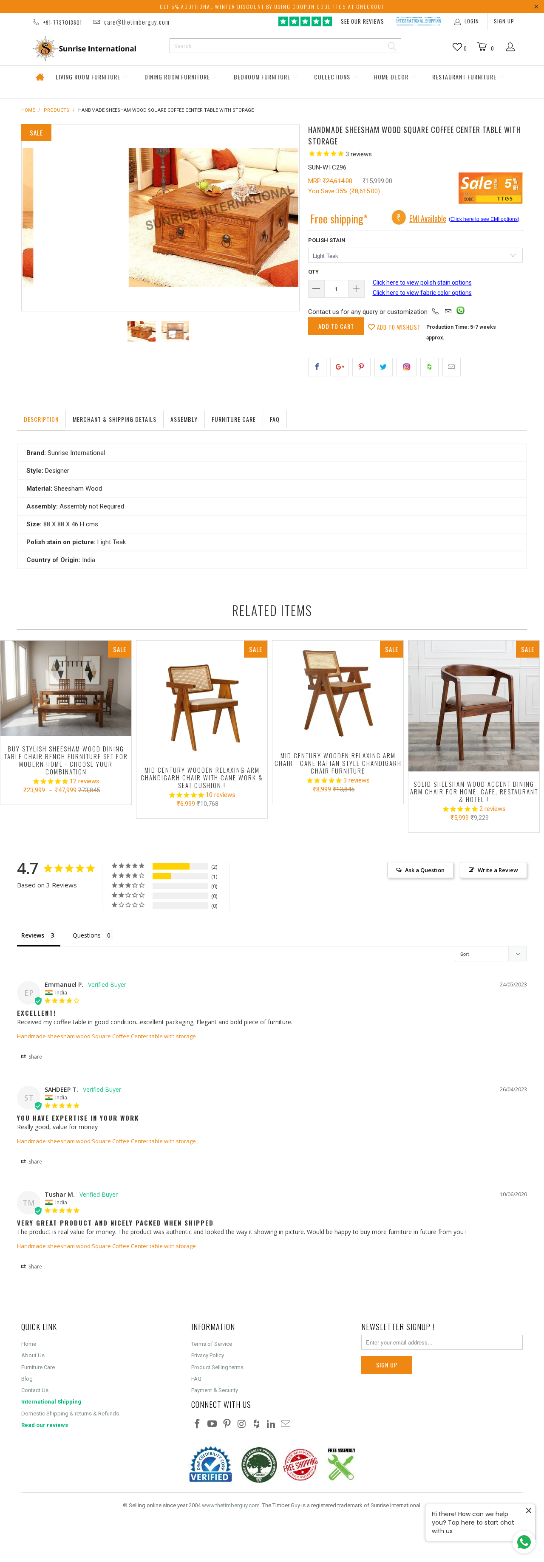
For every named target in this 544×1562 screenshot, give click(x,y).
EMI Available (427, 218)
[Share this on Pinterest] (361, 367)
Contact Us (34, 1390)
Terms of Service (211, 1344)
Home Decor (392, 76)
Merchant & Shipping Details (114, 419)
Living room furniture (89, 76)
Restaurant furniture (465, 76)
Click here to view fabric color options (422, 292)
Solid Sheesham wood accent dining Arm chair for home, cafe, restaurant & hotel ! (473, 706)
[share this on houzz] (429, 367)
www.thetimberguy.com (231, 1505)
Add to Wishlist (398, 327)
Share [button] (34, 1056)
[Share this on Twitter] (383, 367)
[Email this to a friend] (451, 367)
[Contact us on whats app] (460, 312)
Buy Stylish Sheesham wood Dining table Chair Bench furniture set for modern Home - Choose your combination (65, 688)
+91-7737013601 (62, 22)
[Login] (511, 47)
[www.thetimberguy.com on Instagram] (241, 1424)
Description (41, 419)
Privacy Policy (207, 1355)
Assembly (184, 419)
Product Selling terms (217, 1367)
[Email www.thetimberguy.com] (286, 1424)
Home (39, 77)
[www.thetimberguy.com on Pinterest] (227, 1424)
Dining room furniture (178, 76)
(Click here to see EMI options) (484, 219)
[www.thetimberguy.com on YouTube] (212, 1424)
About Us (33, 1355)
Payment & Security (214, 1390)
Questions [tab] (87, 935)
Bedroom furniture (263, 76)
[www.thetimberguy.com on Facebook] (197, 1424)
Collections (333, 76)
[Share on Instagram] (406, 367)
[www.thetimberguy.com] (92, 48)
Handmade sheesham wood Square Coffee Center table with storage (106, 1036)
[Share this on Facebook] (317, 367)
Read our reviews (44, 1425)
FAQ (196, 1379)
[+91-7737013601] (435, 312)
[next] (284, 217)
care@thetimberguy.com (136, 21)
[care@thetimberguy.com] (448, 312)
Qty (313, 271)
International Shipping (51, 1401)
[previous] (36, 217)
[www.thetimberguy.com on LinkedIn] (271, 1424)
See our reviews (362, 21)
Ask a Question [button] (425, 870)
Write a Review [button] (498, 870)
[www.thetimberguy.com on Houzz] (256, 1424)
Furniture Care (234, 419)
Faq (275, 419)
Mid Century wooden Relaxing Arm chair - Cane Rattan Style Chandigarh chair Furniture (337, 692)
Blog (27, 1379)
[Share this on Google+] (339, 367)
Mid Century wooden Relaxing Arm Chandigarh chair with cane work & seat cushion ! (201, 699)
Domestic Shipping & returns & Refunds (70, 1413)
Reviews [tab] (32, 935)
